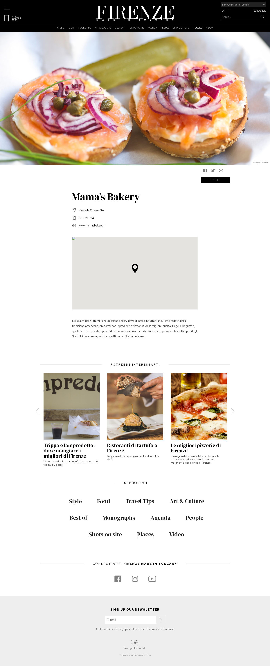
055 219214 (86, 218)
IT (228, 10)
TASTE (215, 180)
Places (197, 27)
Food (70, 27)
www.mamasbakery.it (92, 225)
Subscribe (259, 10)
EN (223, 10)
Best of (119, 27)
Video (209, 27)
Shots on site (181, 27)
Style (60, 27)
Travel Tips (84, 27)
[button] (135, 268)
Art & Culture (103, 27)
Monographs (136, 27)
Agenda (152, 27)
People (165, 27)
